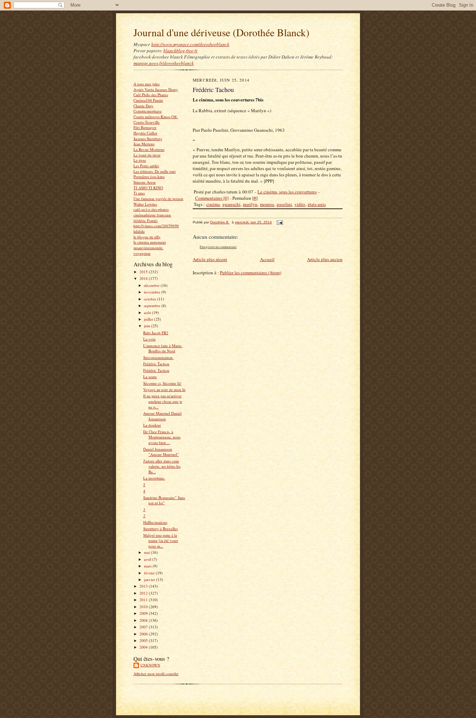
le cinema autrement (149, 242)
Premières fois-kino (149, 176)
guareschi (231, 204)
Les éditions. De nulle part (154, 171)
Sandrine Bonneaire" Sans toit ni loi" (164, 500)
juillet (149, 319)
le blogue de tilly (147, 236)
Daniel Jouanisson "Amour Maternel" (161, 451)
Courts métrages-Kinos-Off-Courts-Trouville (155, 119)
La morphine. (154, 478)
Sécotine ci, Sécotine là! (162, 383)
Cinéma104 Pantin (148, 100)
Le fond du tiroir (147, 155)
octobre (150, 298)
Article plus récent (210, 259)
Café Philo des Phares (150, 94)
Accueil (267, 259)
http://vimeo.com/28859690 (156, 225)
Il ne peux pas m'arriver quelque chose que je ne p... (162, 401)
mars (148, 565)
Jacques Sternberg (147, 138)
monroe (267, 204)
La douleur (152, 425)
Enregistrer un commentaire (218, 247)
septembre (152, 305)
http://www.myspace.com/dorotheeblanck (190, 44)
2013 (144, 586)
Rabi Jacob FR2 (155, 332)
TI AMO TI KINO (148, 187)
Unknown (150, 665)
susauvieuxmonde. (148, 247)
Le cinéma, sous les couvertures (287, 192)
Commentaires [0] (212, 198)
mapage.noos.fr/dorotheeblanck (163, 63)
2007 (144, 626)
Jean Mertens (143, 143)
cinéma (213, 204)
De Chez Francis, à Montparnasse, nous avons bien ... (162, 437)
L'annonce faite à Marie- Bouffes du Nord (163, 348)
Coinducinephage (147, 111)
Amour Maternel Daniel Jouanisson (162, 416)
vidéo (299, 204)
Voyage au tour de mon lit (164, 389)
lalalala (139, 231)
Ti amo (139, 193)
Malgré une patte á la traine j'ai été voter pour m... (160, 541)
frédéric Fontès (145, 220)
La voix (149, 339)
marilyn (250, 204)
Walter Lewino (145, 204)
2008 (144, 620)
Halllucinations (155, 522)
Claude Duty (143, 105)
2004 (144, 647)
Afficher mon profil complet (155, 673)
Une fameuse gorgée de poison (158, 198)
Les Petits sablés (146, 165)
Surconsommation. (158, 357)
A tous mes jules (146, 83)
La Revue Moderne (148, 149)
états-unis (317, 204)
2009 (144, 613)
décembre (152, 285)
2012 (144, 593)
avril (148, 559)
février (150, 572)
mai (147, 552)
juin (147, 325)
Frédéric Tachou (156, 363)
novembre (152, 292)
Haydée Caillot (145, 133)
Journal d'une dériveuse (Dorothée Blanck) (221, 32)
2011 (144, 599)
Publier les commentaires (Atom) (250, 272)
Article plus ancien (325, 259)
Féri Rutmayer (144, 127)
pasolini (284, 204)
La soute (150, 376)
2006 (144, 633)
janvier (150, 579)
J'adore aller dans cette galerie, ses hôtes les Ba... (162, 466)
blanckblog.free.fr (180, 50)
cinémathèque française (152, 214)
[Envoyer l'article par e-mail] (279, 222)
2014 (144, 278)
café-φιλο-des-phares (151, 209)
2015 (144, 271)
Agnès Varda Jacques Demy (155, 89)
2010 (144, 606)
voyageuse (142, 253)
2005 (144, 640)
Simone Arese (144, 182)
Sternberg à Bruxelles (160, 528)
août (148, 312)
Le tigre (139, 160)
